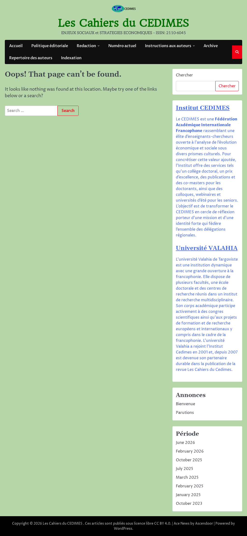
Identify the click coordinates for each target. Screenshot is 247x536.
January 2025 (188, 495)
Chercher (184, 75)
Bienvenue (185, 404)
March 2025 (187, 477)
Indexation (71, 58)
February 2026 (190, 451)
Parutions (185, 412)
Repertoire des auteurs (30, 58)
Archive (211, 46)
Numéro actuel (122, 46)
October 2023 (189, 503)
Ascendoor (204, 523)
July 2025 (184, 468)
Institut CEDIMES (203, 108)
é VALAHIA (221, 248)
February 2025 (189, 486)
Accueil (16, 46)
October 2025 (189, 460)
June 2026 (185, 442)
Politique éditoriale (49, 46)
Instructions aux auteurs (168, 46)
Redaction (86, 46)
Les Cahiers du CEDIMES (123, 23)
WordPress (123, 528)
